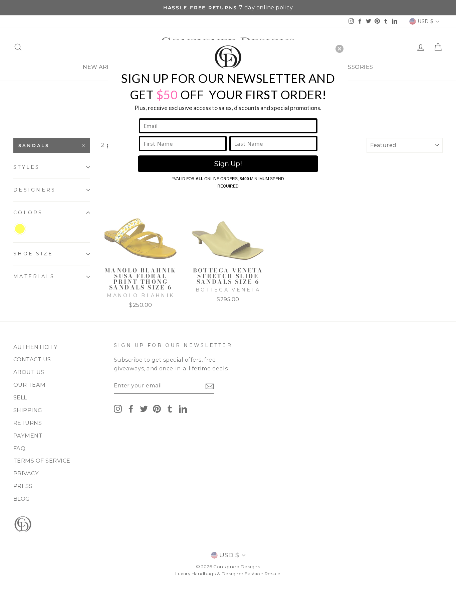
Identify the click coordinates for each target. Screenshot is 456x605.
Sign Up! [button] (228, 164)
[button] (339, 49)
